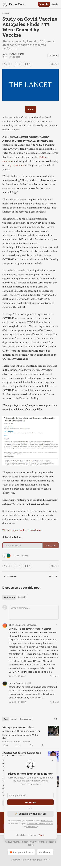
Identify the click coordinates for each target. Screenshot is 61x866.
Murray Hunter (16, 54)
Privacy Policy (32, 826)
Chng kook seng (17, 624)
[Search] (56, 719)
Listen (54, 55)
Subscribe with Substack (32, 813)
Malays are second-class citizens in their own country (21, 729)
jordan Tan (14, 682)
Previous (11, 576)
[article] (30, 736)
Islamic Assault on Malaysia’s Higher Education (21, 754)
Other (5, 13)
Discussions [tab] (25, 719)
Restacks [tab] (22, 597)
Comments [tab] (9, 597)
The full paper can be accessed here (21, 530)
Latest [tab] (14, 719)
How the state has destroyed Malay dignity (20, 736)
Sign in (55, 4)
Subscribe (44, 4)
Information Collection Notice (40, 823)
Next (51, 576)
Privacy (32, 841)
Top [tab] (6, 719)
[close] (52, 760)
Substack (15, 859)
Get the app (45, 852)
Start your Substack (23, 852)
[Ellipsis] (57, 624)
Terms (41, 841)
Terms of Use (46, 820)
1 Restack (25, 555)
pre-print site (17, 165)
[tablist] (15, 597)
